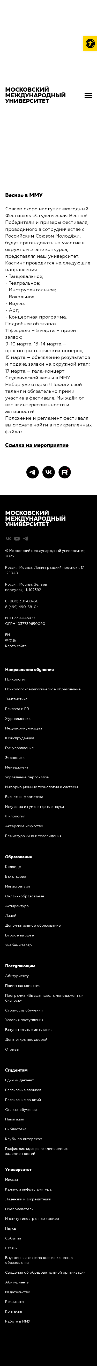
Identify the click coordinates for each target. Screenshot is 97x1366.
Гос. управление (19, 748)
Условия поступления (24, 1020)
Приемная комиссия (22, 986)
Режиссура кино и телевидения (33, 836)
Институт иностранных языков (32, 1219)
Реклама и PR (17, 709)
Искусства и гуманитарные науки (34, 807)
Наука (10, 1228)
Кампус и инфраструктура (28, 1189)
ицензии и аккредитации (29, 1199)
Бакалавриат (16, 876)
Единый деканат (19, 1080)
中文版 (10, 641)
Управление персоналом (27, 777)
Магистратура (17, 886)
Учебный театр (18, 945)
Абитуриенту (17, 976)
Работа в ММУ (17, 1321)
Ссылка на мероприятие (37, 445)
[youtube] (17, 538)
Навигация (14, 1119)
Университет (18, 1170)
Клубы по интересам (23, 1139)
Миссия (11, 1180)
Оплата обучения (21, 1110)
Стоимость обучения (24, 1010)
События (13, 1238)
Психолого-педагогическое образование (43, 689)
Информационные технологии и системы (41, 787)
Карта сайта (16, 646)
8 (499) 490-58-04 (22, 607)
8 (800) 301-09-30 (22, 601)
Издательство (17, 1292)
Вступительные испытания (29, 1030)
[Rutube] (64, 472)
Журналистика (18, 719)
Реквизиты (14, 1302)
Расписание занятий (23, 1100)
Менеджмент (16, 767)
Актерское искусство (24, 826)
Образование (18, 857)
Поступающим (20, 966)
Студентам (16, 1070)
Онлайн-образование (24, 896)
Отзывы (12, 1049)
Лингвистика (16, 699)
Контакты (13, 1311)
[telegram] (32, 472)
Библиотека (15, 1129)
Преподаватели (19, 1209)
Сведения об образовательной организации (45, 1272)
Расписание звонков (23, 1090)
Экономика (15, 758)
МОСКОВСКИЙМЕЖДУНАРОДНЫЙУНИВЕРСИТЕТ (35, 519)
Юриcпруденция (19, 738)
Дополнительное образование (33, 925)
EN (7, 635)
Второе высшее (19, 935)
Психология (15, 679)
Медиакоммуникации (23, 728)
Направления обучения (29, 670)
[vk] (48, 472)
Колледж (13, 867)
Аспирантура (17, 906)
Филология (15, 816)
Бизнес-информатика (24, 797)
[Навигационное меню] (88, 95)
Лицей (10, 916)
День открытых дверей (26, 1040)
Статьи (11, 1248)
